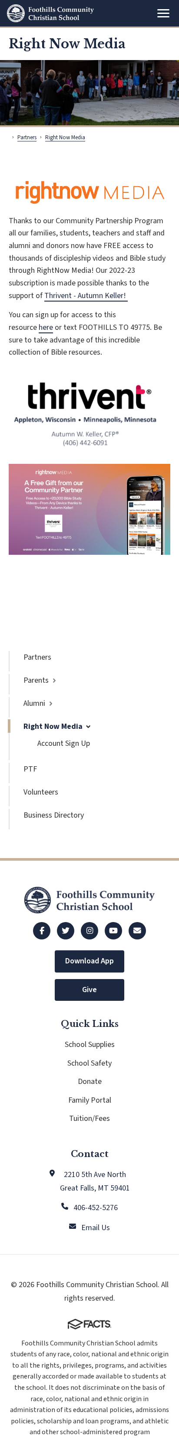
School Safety (89, 1063)
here (46, 327)
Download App (89, 961)
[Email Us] (137, 930)
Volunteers (40, 792)
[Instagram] (89, 930)
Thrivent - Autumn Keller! (86, 295)
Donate (90, 1081)
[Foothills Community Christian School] (50, 13)
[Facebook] (41, 930)
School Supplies (90, 1044)
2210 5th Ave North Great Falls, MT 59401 (95, 1181)
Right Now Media (53, 726)
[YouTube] (113, 930)
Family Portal (89, 1100)
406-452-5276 (95, 1207)
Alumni (34, 703)
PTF (30, 769)
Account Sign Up (63, 743)
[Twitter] (65, 930)
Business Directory (53, 815)
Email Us (95, 1227)
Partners (37, 657)
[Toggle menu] (163, 13)
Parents (36, 680)
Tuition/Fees (89, 1118)
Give (89, 989)
